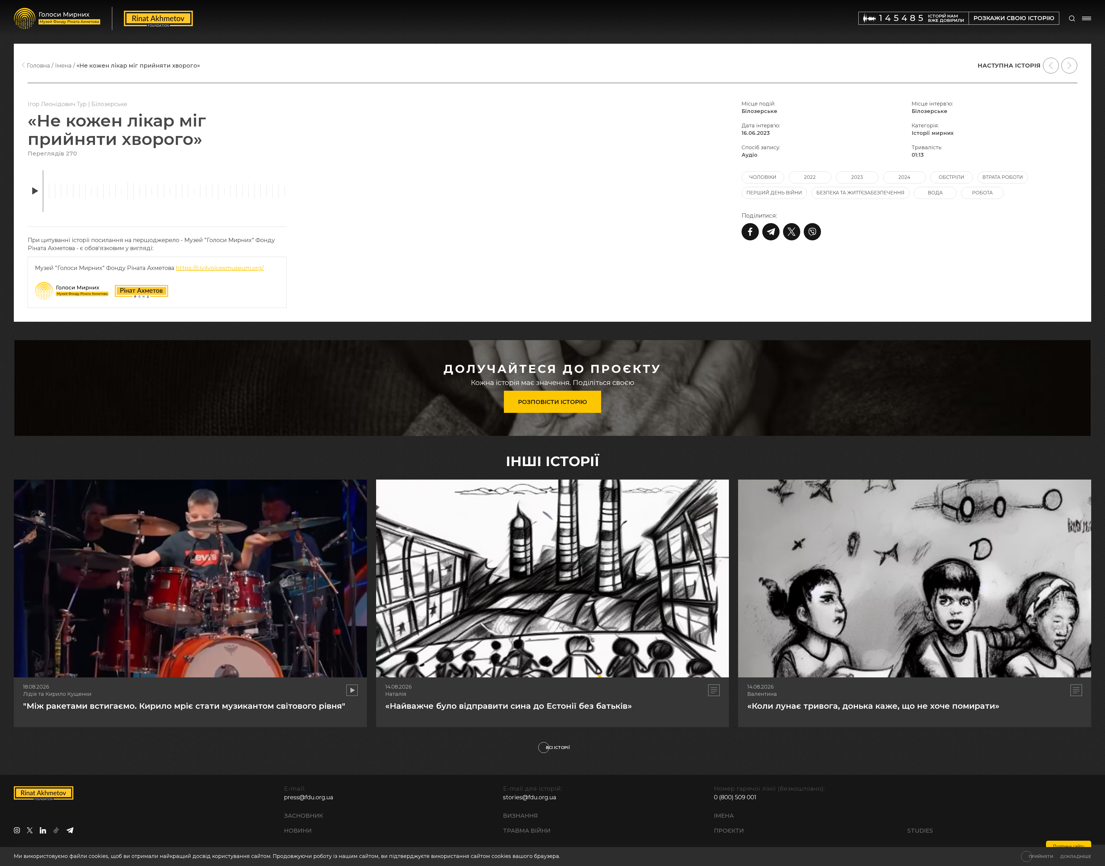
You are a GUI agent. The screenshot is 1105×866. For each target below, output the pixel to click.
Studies (920, 830)
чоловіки (762, 177)
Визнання (520, 815)
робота (982, 193)
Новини (298, 830)
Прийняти (1041, 856)
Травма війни (526, 830)
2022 (810, 177)
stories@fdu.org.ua (529, 797)
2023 (857, 177)
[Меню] (1086, 18)
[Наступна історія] (1069, 66)
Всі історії (558, 747)
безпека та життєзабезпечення (860, 193)
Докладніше (1075, 856)
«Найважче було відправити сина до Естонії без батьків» (508, 706)
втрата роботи (1002, 177)
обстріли (951, 177)
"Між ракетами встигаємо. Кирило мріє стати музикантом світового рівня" (184, 706)
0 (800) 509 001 (735, 797)
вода (935, 193)
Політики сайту (1068, 846)
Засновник (303, 815)
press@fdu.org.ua (308, 797)
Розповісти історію (552, 401)
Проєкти (729, 830)
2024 (904, 177)
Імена (724, 815)
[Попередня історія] (1051, 66)
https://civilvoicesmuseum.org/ (220, 268)
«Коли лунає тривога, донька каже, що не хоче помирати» (873, 706)
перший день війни (774, 193)
